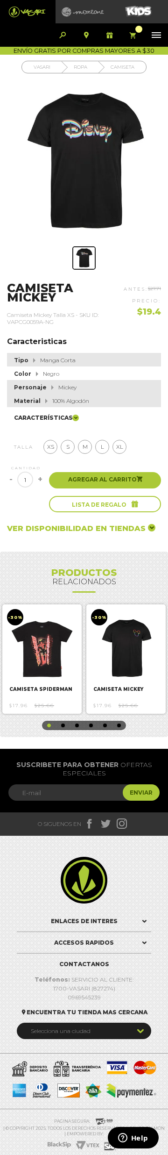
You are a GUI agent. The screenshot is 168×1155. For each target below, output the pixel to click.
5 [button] (105, 725)
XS (50, 446)
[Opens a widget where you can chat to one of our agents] (133, 1138)
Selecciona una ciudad (61, 1030)
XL (119, 446)
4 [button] (91, 725)
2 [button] (63, 725)
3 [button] (77, 725)
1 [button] (49, 725)
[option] (42, 659)
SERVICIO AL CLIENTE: (84, 979)
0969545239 (84, 997)
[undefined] (84, 162)
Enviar (141, 792)
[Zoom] (84, 258)
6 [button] (119, 725)
